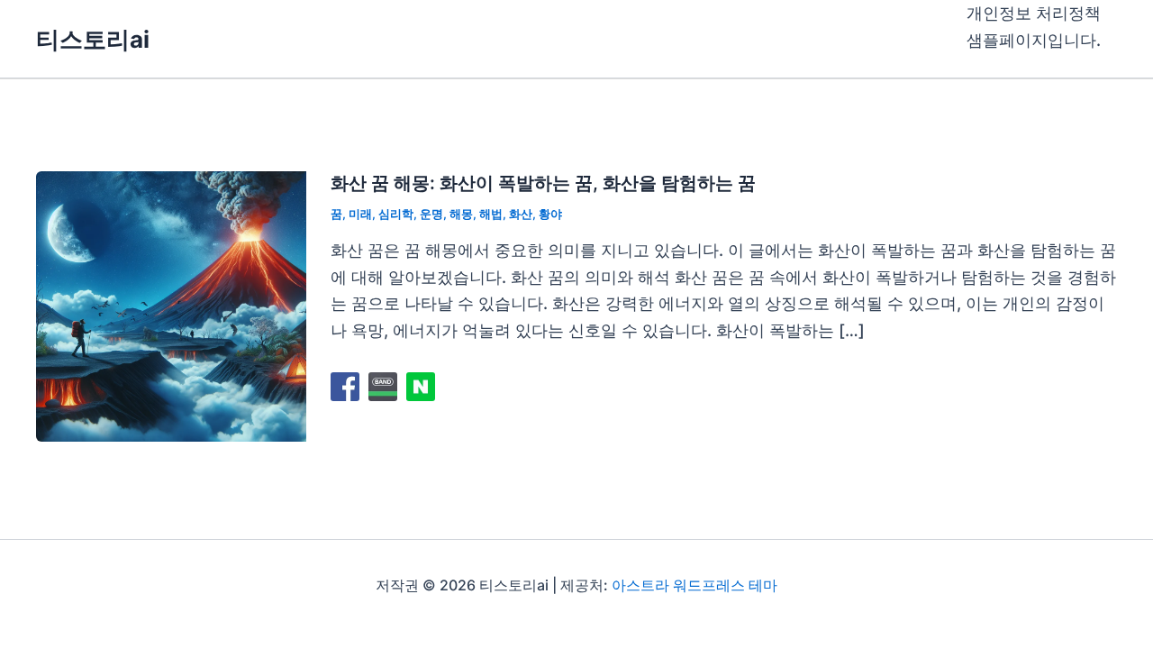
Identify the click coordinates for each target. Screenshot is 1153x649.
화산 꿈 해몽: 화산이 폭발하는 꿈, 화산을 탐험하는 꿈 (543, 183)
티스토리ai (93, 39)
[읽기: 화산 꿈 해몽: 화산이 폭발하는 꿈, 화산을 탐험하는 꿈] (171, 305)
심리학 (395, 213)
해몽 (461, 213)
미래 (360, 213)
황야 (550, 213)
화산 (520, 213)
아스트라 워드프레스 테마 (694, 585)
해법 (491, 213)
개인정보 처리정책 (1034, 13)
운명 (431, 213)
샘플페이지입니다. (1034, 40)
